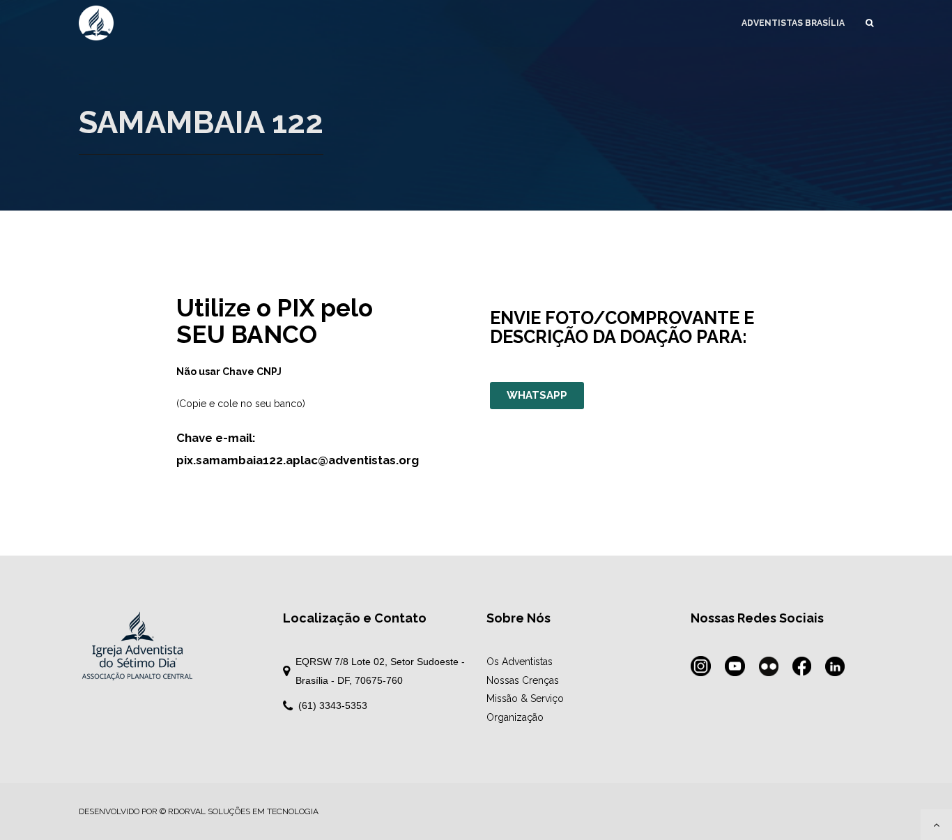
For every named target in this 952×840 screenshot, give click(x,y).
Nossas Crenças (522, 680)
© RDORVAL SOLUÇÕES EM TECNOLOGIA (239, 811)
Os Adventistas (519, 661)
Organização (515, 717)
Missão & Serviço (525, 698)
